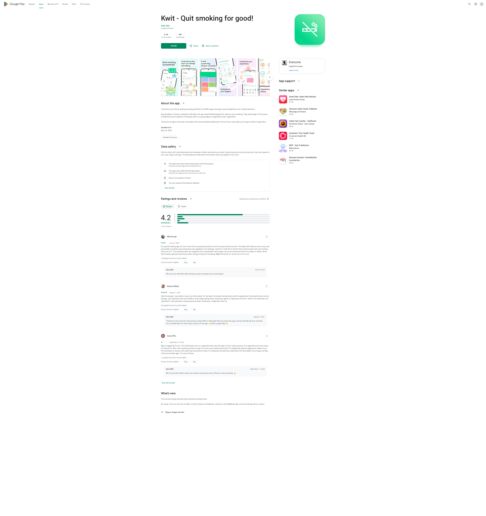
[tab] (31, 4)
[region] (211, 36)
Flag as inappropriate (172, 412)
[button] (169, 77)
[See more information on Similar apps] (298, 90)
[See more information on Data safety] (180, 147)
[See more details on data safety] (170, 188)
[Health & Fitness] (170, 137)
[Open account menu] (482, 4)
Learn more (293, 70)
